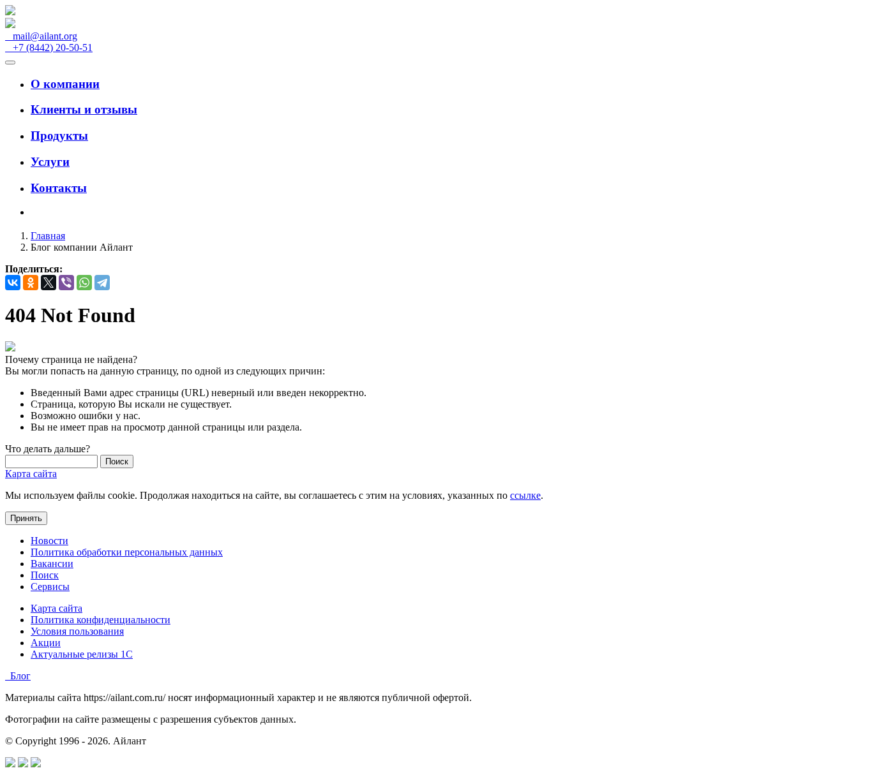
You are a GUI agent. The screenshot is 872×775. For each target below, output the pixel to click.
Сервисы (50, 586)
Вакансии (52, 563)
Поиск (45, 575)
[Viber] (66, 282)
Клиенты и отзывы (84, 109)
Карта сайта (31, 473)
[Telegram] (102, 282)
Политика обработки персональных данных (127, 552)
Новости (49, 540)
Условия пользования (77, 631)
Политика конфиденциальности (100, 619)
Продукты (59, 135)
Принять (26, 518)
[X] (48, 282)
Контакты (59, 188)
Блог (18, 675)
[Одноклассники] (30, 282)
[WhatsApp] (84, 282)
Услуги (50, 161)
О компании (65, 84)
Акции (46, 642)
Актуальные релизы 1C (82, 654)
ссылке (525, 495)
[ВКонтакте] (12, 282)
